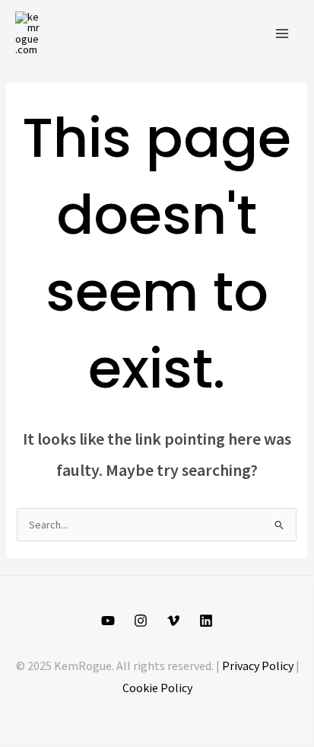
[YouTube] (108, 620)
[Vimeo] (173, 620)
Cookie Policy (157, 687)
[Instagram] (140, 620)
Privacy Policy (257, 665)
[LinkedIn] (206, 620)
